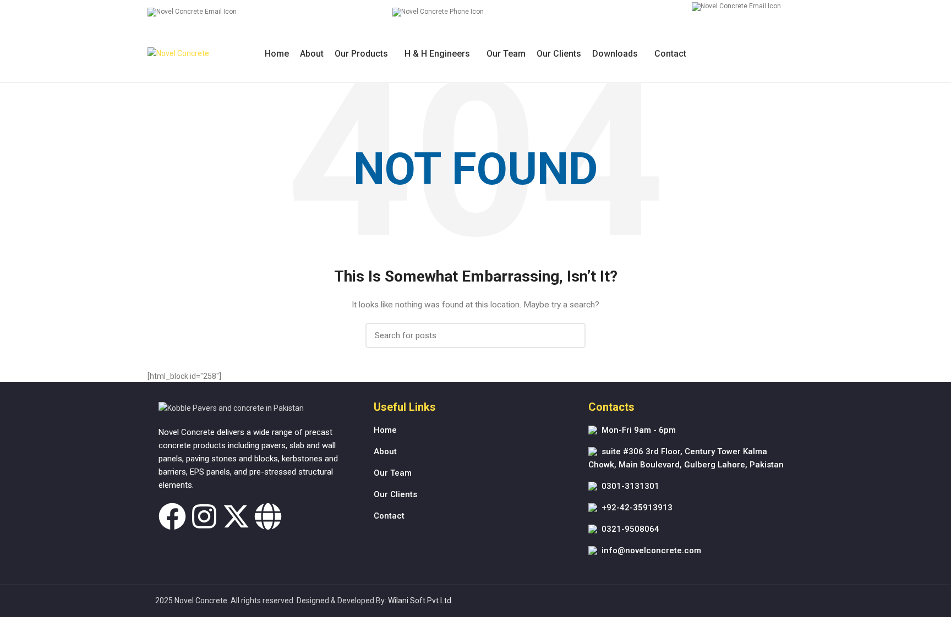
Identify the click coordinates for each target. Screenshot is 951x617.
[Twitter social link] (784, 54)
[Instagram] (204, 516)
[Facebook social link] (772, 54)
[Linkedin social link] (797, 54)
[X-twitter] (236, 516)
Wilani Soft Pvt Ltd (419, 600)
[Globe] (268, 516)
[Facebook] (172, 516)
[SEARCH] (570, 335)
